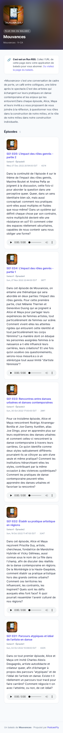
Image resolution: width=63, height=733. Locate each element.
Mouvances (14, 36)
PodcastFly (53, 727)
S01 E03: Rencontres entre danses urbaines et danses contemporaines (30, 400)
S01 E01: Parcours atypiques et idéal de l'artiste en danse (30, 637)
